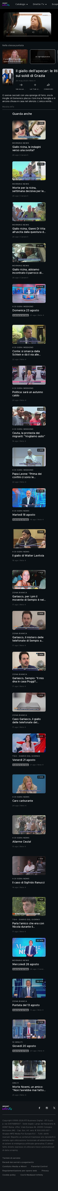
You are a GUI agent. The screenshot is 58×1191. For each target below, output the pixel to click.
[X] (54, 1108)
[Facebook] (39, 1108)
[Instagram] (47, 1108)
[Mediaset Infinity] (6, 4)
